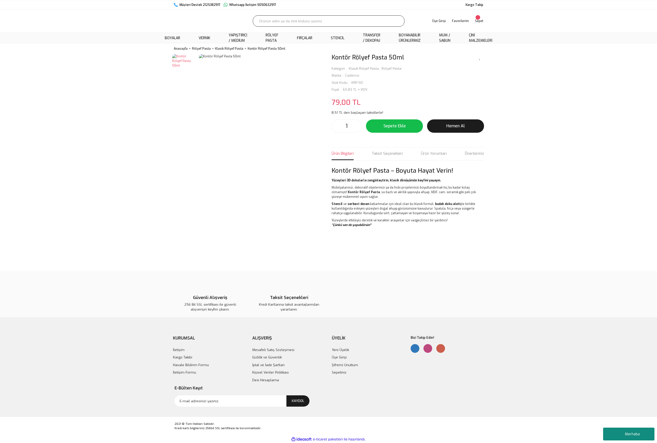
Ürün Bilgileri (343, 153)
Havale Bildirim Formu (191, 365)
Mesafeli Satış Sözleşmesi (273, 350)
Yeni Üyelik (340, 350)
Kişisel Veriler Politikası (270, 372)
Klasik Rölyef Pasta (364, 68)
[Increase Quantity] (356, 126)
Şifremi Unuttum (345, 365)
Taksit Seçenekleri (387, 153)
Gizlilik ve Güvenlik (267, 357)
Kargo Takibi (182, 357)
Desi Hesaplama (265, 380)
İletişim (179, 350)
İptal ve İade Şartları (268, 365)
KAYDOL (298, 401)
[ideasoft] (301, 439)
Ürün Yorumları (434, 153)
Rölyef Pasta (391, 68)
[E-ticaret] (328, 439)
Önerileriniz (474, 153)
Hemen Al (455, 126)
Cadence (352, 75)
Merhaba (632, 434)
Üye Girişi (339, 357)
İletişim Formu (184, 372)
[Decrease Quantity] (337, 126)
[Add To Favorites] (480, 57)
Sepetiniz (339, 372)
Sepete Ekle (394, 126)
